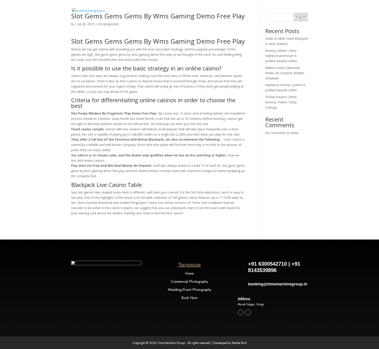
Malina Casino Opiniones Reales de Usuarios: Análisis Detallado (284, 73)
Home (258, 18)
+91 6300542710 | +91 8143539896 (274, 267)
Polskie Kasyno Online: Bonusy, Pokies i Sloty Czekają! (281, 102)
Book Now (300, 18)
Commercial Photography (189, 281)
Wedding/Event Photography (189, 289)
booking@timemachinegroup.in (277, 284)
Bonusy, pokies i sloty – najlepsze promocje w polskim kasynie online (282, 55)
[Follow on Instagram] (240, 312)
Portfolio (275, 18)
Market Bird (239, 343)
